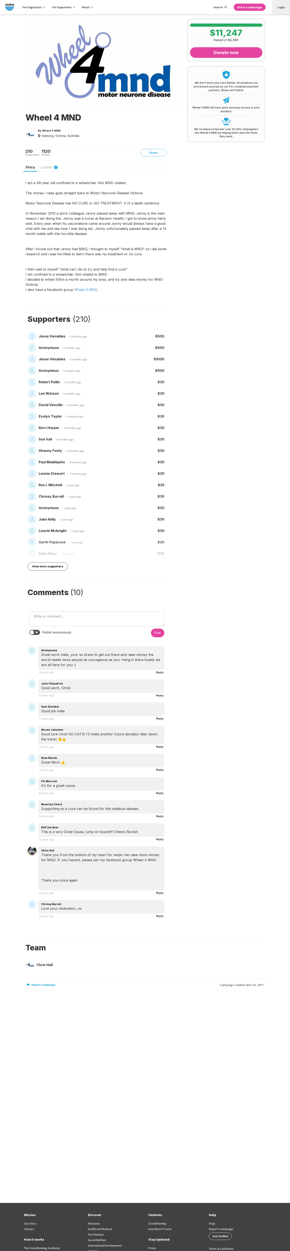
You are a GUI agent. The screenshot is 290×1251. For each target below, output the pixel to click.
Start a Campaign (249, 7)
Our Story (30, 1223)
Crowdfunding (157, 1223)
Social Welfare (97, 1240)
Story (30, 167)
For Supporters (62, 7)
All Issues (94, 1223)
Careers (29, 1229)
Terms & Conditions (221, 1249)
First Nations (96, 1234)
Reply (159, 672)
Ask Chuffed (220, 1236)
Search (218, 7)
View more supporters (47, 566)
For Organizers (32, 7)
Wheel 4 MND (85, 289)
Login (281, 7)
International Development (105, 1245)
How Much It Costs (160, 1229)
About (86, 7)
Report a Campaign (221, 1229)
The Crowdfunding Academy (42, 1248)
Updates (48, 167)
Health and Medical (100, 1229)
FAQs (212, 1223)
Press (152, 1248)
